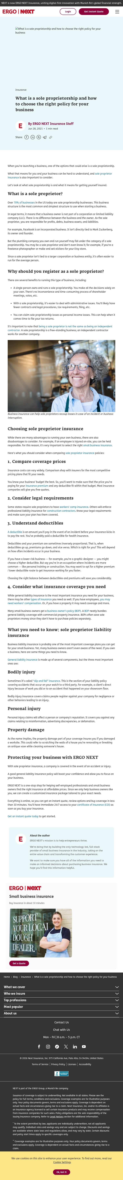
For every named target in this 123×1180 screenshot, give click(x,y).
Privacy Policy (58, 1064)
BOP (86, 610)
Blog (15, 976)
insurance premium (37, 485)
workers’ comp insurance (74, 506)
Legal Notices (56, 1116)
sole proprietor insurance (80, 453)
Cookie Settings (62, 1162)
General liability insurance (22, 659)
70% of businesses (24, 202)
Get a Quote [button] (19, 963)
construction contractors (61, 510)
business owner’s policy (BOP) (64, 610)
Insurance (26, 976)
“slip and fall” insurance (46, 680)
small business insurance (97, 445)
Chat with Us (61, 1029)
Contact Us (61, 1022)
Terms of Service (40, 1064)
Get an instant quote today (23, 816)
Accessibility (85, 1064)
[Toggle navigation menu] (117, 12)
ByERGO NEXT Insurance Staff (51, 124)
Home (7, 976)
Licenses (72, 1064)
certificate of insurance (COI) (93, 804)
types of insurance (41, 599)
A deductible (15, 532)
